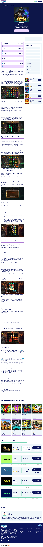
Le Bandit (34, 430)
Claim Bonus (36, 447)
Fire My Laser (24, 414)
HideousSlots (11, 540)
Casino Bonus (29, 69)
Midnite (14, 458)
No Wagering (29, 47)
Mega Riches (16, 447)
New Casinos (29, 63)
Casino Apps (29, 66)
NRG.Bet (15, 480)
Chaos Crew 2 (14, 414)
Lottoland (15, 492)
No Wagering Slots (29, 531)
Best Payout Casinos (29, 532)
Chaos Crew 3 (4, 414)
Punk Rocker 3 (32, 78)
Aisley (9, 513)
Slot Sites (28, 60)
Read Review (39, 85)
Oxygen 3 (31, 89)
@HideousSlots (4, 540)
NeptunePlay (16, 469)
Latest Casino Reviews (38, 531)
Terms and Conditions (21, 531)
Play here (21, 30)
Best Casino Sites (29, 72)
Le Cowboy (3, 430)
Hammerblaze (32, 100)
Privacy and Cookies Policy (22, 532)
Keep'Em (23, 430)
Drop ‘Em (34, 414)
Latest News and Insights (38, 532)
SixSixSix (13, 430)
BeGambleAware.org (26, 499)
